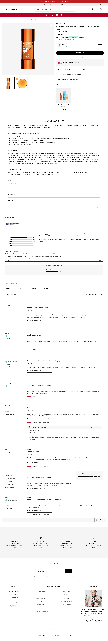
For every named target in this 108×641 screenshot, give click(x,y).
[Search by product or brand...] (74, 9)
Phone (71, 57)
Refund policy (59, 632)
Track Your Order (40, 598)
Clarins (63, 23)
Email (75, 57)
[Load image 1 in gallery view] (8, 83)
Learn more (79, 74)
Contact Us (14, 597)
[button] (3, 9)
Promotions (40, 604)
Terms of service (67, 632)
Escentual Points (66, 591)
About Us (66, 594)
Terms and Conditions (66, 601)
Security (40, 607)
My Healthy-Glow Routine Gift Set (64, 105)
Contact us (103, 4)
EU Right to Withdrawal (41, 611)
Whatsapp (80, 57)
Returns (41, 594)
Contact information (50, 632)
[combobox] (55, 9)
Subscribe (68, 571)
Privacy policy (41, 632)
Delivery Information (41, 591)
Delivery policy (76, 632)
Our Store (66, 598)
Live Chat (66, 57)
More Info (77, 62)
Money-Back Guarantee (66, 607)
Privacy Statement (66, 604)
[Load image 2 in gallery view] (21, 83)
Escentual (34, 632)
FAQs (40, 601)
